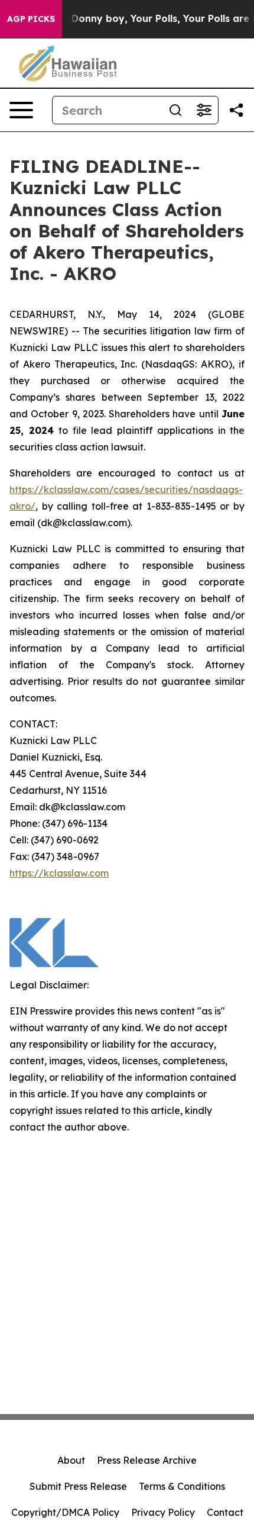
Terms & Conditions (182, 1486)
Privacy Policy (163, 1512)
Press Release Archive (147, 1460)
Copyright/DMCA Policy (65, 1512)
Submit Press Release (78, 1486)
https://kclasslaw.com (59, 873)
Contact (225, 1512)
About (71, 1460)
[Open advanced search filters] (204, 110)
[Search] (175, 110)
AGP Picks (31, 19)
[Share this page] (236, 110)
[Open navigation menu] (21, 110)
